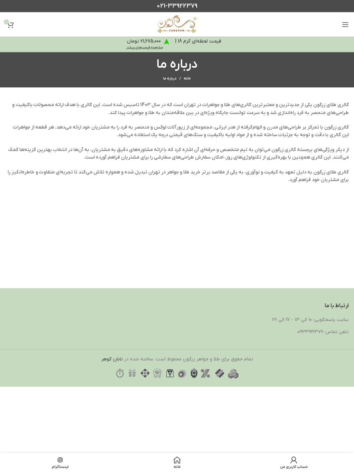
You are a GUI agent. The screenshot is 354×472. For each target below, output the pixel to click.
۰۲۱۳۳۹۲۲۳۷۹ (310, 332)
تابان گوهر (112, 359)
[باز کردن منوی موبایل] (345, 24)
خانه (187, 78)
